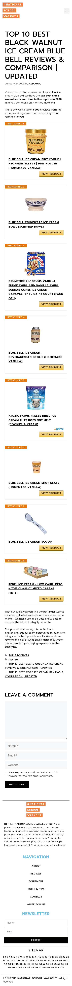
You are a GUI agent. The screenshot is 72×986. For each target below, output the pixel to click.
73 (62, 967)
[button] (66, 11)
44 (13, 964)
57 (62, 964)
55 (55, 964)
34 (41, 960)
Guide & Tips (36, 889)
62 (20, 967)
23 (67, 957)
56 (59, 964)
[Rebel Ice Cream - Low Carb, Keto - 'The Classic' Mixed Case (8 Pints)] (36, 572)
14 (36, 957)
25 (7, 960)
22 (63, 957)
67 (40, 967)
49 (33, 964)
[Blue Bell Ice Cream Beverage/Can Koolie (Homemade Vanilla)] (36, 335)
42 (5, 964)
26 (11, 960)
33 (37, 960)
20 (57, 957)
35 (45, 960)
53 (47, 964)
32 (33, 960)
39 (60, 960)
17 (47, 957)
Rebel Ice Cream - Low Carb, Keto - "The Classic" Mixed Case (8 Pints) (36, 588)
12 (30, 957)
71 (56, 967)
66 (36, 967)
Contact (36, 897)
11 (27, 957)
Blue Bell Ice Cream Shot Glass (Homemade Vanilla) (34, 485)
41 (68, 960)
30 (27, 960)
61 (17, 967)
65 (32, 967)
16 (43, 957)
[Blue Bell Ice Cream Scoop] (36, 524)
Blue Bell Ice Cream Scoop (30, 542)
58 (66, 964)
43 (9, 964)
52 (44, 964)
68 (44, 967)
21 (60, 957)
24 (4, 960)
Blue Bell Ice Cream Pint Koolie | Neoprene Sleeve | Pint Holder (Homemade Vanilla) (35, 163)
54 (51, 964)
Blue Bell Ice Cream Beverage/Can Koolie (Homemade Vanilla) (35, 357)
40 (64, 960)
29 (23, 960)
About (36, 866)
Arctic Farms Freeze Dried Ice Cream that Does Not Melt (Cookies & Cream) (32, 420)
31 (30, 960)
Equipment (36, 881)
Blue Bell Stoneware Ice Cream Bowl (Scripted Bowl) (34, 224)
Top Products (19, 655)
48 (29, 964)
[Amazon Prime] (58, 429)
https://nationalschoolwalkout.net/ (29, 824)
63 (24, 967)
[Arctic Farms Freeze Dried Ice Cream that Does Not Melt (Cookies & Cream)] (36, 398)
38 (56, 960)
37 (52, 960)
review (14, 659)
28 (19, 960)
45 (17, 964)
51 (40, 964)
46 (21, 964)
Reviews (36, 873)
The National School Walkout (34, 978)
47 (25, 964)
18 (50, 957)
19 (53, 957)
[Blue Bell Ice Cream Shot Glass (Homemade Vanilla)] (36, 465)
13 (33, 957)
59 (9, 967)
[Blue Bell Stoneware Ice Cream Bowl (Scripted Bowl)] (36, 204)
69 (48, 967)
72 (59, 967)
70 (52, 967)
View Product (51, 174)
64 (28, 967)
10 (24, 957)
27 (15, 960)
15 (40, 957)
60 (13, 967)
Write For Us (36, 904)
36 (49, 960)
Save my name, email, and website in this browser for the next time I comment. (33, 774)
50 (37, 964)
